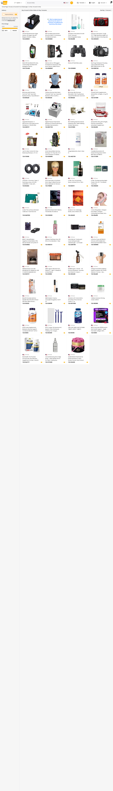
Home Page (5, 7)
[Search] (71, 2)
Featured (108, 10)
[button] (81, 3)
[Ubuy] (4, 2)
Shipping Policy (11, 20)
